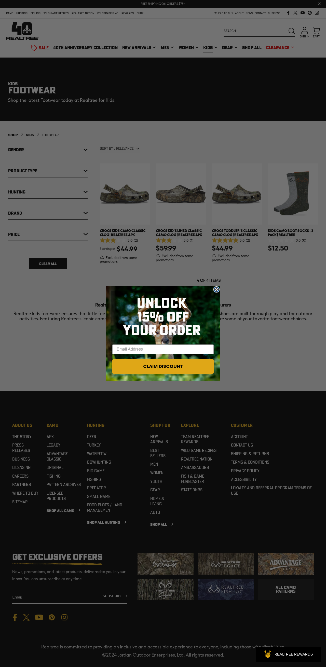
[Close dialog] (216, 289)
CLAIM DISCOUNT (163, 366)
